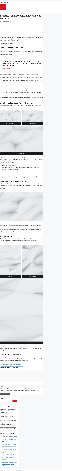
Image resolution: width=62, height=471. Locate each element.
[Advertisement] (21, 29)
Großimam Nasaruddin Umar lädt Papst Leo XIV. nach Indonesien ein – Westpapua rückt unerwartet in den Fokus (9, 411)
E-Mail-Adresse (3, 388)
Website (22, 388)
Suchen (1, 398)
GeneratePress (18, 470)
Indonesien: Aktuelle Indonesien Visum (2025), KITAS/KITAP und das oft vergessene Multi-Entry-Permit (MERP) (9, 445)
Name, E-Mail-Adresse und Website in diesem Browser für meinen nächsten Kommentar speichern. (20, 390)
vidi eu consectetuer (21, 347)
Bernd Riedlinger (5, 461)
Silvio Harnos (4, 454)
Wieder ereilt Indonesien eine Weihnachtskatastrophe (11, 364)
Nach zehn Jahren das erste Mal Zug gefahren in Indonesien (12, 366)
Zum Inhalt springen (4, 0)
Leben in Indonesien (4, 2)
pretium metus (25, 49)
